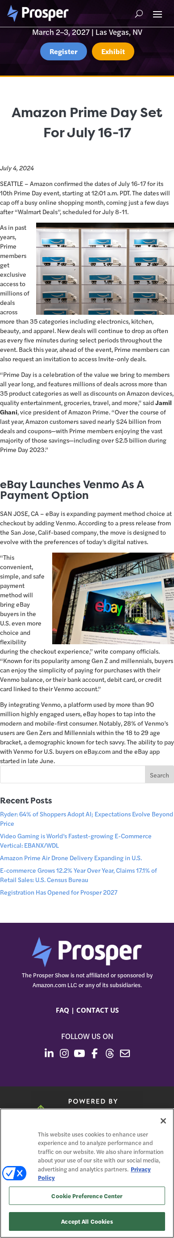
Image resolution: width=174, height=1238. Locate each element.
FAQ (62, 1010)
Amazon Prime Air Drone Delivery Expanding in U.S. (71, 857)
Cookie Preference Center (86, 1196)
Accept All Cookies (86, 1221)
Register (64, 51)
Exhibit (113, 51)
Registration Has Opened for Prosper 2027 (58, 891)
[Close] (163, 1121)
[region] (87, 1173)
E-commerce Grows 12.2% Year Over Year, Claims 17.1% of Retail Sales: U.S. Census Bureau (78, 875)
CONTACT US (97, 1010)
